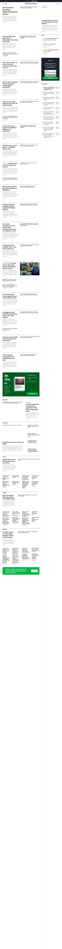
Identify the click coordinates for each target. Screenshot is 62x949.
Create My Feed (32, 393)
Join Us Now (34, 570)
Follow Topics (50, 78)
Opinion (42, 35)
